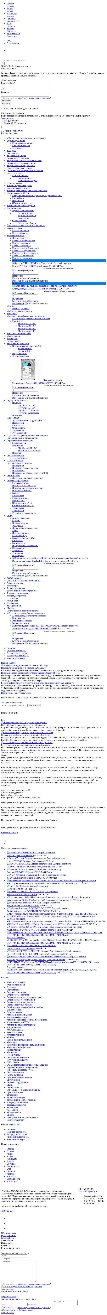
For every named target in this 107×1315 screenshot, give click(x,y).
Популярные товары (16, 650)
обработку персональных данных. (34, 98)
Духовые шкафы (14, 1012)
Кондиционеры (25, 178)
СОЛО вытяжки (14, 1087)
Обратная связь (8, 1233)
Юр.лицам (12, 13)
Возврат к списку (9, 832)
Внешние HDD (25, 348)
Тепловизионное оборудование (21, 1100)
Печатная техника (15, 1072)
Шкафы (10, 1115)
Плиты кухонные (15, 1075)
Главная (10, 3)
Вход (9, 40)
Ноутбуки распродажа (28, 413)
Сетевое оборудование (17, 1082)
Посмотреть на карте (38, 1206)
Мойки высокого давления (19, 1040)
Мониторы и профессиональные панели (26, 1045)
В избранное (18, 281)
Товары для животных (17, 1102)
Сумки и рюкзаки (15, 1092)
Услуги (10, 11)
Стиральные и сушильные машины (23, 1090)
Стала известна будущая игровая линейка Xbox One (25, 735)
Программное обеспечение (19, 1077)
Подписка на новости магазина (16, 693)
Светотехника (13, 1080)
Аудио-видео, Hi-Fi (16, 985)
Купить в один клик (32, 1286)
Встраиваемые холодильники (21, 1002)
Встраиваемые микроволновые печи (24, 997)
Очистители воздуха (27, 180)
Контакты (11, 31)
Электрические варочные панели (22, 1117)
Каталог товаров (9, 133)
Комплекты (23, 218)
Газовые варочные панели (19, 1005)
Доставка (11, 18)
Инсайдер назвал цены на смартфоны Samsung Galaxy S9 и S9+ (31, 673)
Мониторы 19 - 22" (27, 323)
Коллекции (12, 36)
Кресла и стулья (14, 1032)
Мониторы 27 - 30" (27, 328)
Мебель (10, 1037)
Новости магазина (13, 702)
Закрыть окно (7, 118)
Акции (10, 8)
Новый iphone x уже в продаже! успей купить (23, 725)
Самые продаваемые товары (14, 848)
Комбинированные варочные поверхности (27, 1020)
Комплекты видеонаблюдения (21, 1025)
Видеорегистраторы (16, 992)
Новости (11, 26)
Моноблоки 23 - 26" (27, 448)
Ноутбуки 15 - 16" (26, 408)
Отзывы (10, 6)
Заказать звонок (23, 66)
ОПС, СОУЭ (13, 1062)
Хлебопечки (12, 1110)
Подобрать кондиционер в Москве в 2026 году (23, 668)
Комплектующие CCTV (18, 1022)
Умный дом (12, 1107)
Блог (9, 23)
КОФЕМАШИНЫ (15, 1030)
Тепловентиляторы (16, 1097)
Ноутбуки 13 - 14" (26, 405)
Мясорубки (12, 1052)
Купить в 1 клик (20, 278)
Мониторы (12, 1042)
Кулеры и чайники (15, 1035)
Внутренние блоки (27, 215)
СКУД (10, 1085)
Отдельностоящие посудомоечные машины (27, 1065)
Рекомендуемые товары (18, 655)
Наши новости (8, 663)
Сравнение (33, 278)
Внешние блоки (25, 213)
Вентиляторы (13, 990)
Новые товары (13, 1055)
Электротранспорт (15, 1120)
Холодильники (14, 1112)
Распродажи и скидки (17, 653)
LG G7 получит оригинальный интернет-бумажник (25, 745)
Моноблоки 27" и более (29, 450)
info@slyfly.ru (91, 1191)
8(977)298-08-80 (8, 1235)
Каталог (10, 28)
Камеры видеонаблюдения (19, 1015)
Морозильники (14, 1050)
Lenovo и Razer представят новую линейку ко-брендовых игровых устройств (38, 683)
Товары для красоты (16, 1105)
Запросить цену (26, 1310)
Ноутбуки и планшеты (17, 1060)
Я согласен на (27, 98)
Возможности (13, 33)
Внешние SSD (24, 351)
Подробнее (17, 276)
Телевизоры (12, 1095)
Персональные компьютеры (20, 1070)
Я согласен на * (27, 1284)
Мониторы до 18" (26, 331)
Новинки (11, 648)
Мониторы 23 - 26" (27, 326)
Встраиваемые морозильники (21, 1000)
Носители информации (18, 1057)
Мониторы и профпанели (19, 1047)
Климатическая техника (18, 1017)
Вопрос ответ (13, 21)
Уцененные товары (16, 658)
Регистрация (13, 43)
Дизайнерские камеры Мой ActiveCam (25, 1007)
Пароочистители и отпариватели (22, 1067)
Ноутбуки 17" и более (28, 410)
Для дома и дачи (14, 1010)
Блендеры (11, 987)
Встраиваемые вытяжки (18, 995)
